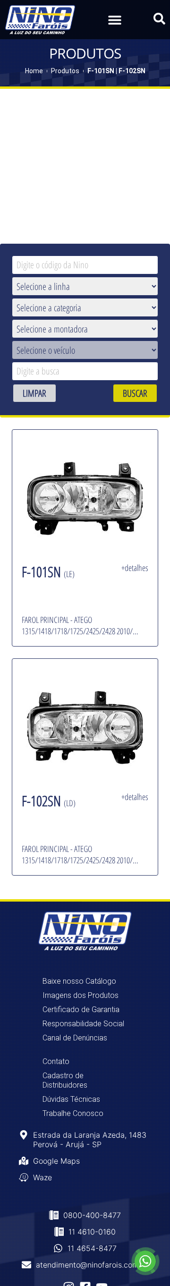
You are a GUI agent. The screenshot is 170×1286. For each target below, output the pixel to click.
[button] (114, 19)
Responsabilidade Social (83, 1023)
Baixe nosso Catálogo (79, 981)
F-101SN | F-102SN (116, 71)
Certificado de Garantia (80, 1009)
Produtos (65, 71)
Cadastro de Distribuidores (64, 1080)
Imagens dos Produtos (80, 995)
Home (34, 71)
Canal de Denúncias (74, 1037)
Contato (55, 1061)
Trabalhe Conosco (72, 1113)
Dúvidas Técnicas (71, 1099)
